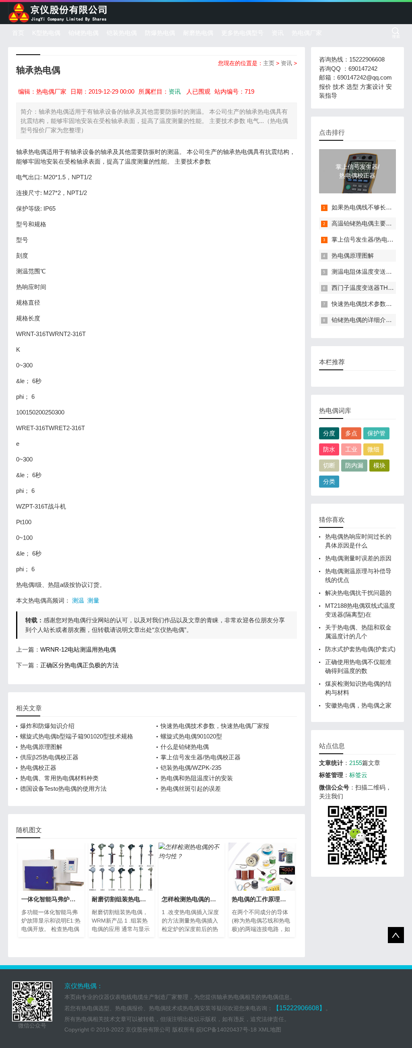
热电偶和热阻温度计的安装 (197, 778)
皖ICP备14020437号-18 (226, 1029)
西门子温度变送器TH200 (365, 287)
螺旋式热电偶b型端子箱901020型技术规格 (76, 736)
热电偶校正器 (38, 767)
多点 (351, 433)
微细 (373, 449)
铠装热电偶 (122, 32)
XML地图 (269, 1029)
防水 (329, 449)
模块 (379, 465)
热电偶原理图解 (41, 746)
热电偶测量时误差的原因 (358, 558)
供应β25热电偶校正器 (49, 757)
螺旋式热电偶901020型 (191, 736)
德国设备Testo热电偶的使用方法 (63, 788)
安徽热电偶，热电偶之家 (358, 705)
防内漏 (354, 465)
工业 (351, 449)
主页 (268, 63)
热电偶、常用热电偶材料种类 (59, 778)
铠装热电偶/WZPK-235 (191, 767)
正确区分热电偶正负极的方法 (79, 665)
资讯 (278, 32)
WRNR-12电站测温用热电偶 (78, 649)
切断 (329, 465)
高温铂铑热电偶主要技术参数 (371, 223)
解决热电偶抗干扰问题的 (358, 592)
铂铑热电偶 (83, 32)
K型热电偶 (46, 32)
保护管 (376, 433)
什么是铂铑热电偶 (185, 746)
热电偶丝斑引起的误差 (191, 788)
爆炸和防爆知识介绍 (47, 725)
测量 (93, 600)
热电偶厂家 (307, 32)
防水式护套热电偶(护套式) (360, 649)
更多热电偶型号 (242, 32)
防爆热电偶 (160, 32)
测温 (78, 600)
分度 (329, 433)
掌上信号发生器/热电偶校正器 (201, 757)
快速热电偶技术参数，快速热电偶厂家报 (215, 725)
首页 (18, 32)
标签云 (358, 774)
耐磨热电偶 (198, 32)
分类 (329, 481)
